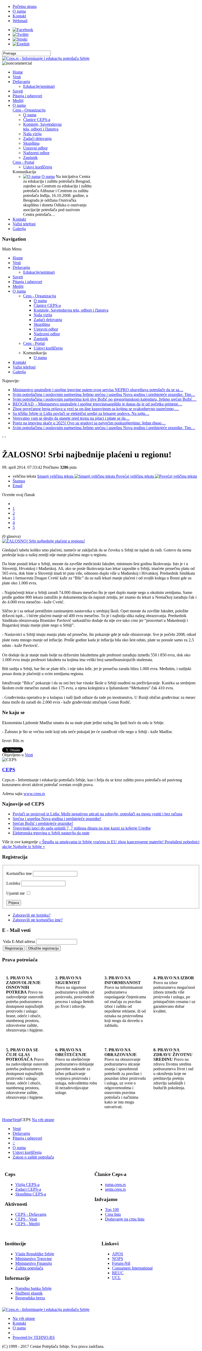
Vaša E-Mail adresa (19, 941)
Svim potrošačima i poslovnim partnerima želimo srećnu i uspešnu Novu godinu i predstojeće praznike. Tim (104, 394)
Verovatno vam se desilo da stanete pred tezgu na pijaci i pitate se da (71, 418)
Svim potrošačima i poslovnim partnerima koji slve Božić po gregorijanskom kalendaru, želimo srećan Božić (104, 399)
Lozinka (13, 883)
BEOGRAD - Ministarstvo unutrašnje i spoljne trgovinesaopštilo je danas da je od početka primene (97, 404)
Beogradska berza (30, 1298)
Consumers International (132, 1268)
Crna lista (113, 1214)
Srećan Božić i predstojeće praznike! (43, 823)
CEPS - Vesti (26, 1219)
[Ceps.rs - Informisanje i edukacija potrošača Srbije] (45, 58)
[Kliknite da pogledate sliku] (43, 541)
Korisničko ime (19, 873)
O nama (48, 176)
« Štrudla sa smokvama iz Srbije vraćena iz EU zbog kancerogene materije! (102, 842)
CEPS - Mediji (27, 1224)
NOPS (117, 1258)
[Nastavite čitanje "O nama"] (32, 176)
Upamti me (15, 893)
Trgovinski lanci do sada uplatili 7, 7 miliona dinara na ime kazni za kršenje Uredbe (82, 828)
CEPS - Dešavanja (30, 1214)
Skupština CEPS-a (30, 1194)
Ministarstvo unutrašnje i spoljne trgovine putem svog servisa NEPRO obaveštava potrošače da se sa (98, 390)
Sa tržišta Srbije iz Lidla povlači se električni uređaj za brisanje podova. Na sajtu (81, 413)
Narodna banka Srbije (33, 1288)
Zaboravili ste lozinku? (31, 915)
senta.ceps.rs (115, 1189)
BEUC (118, 1273)
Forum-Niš (121, 1263)
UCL (116, 1277)
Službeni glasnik (29, 1293)
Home (7, 1119)
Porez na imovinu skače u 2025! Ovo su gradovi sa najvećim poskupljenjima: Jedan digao (89, 423)
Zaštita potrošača (29, 1268)
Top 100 (112, 1209)
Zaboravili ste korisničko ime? (38, 920)
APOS (117, 1254)
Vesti (29, 755)
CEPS (8, 769)
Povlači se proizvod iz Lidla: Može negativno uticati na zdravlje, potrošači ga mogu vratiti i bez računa (97, 814)
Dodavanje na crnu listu (124, 1219)
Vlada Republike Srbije (34, 1254)
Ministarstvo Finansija (33, 1263)
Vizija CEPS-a (27, 1184)
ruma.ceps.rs (115, 1184)
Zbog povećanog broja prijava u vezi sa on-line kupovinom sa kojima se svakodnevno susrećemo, (96, 408)
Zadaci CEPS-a (28, 1189)
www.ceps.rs (34, 793)
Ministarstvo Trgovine (33, 1258)
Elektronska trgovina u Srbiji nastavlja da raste (51, 833)
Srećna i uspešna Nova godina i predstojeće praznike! (57, 818)
